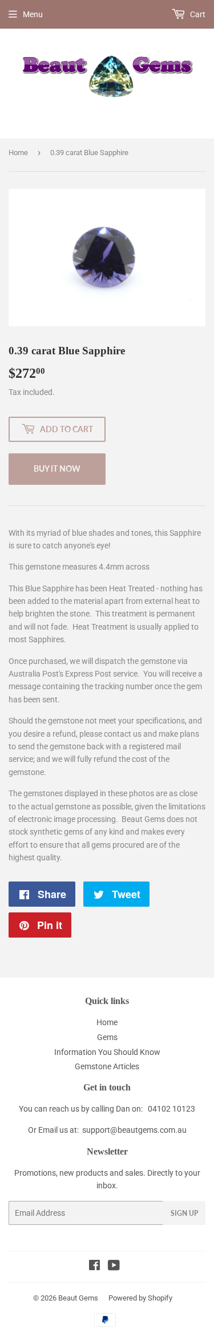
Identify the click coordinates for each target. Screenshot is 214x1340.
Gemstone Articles (107, 1066)
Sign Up (184, 1213)
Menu (33, 14)
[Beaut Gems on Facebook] (94, 1266)
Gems (107, 1037)
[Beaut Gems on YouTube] (114, 1266)
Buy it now (57, 468)
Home (18, 152)
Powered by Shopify (140, 1298)
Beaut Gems (78, 1298)
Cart (196, 14)
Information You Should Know (107, 1052)
